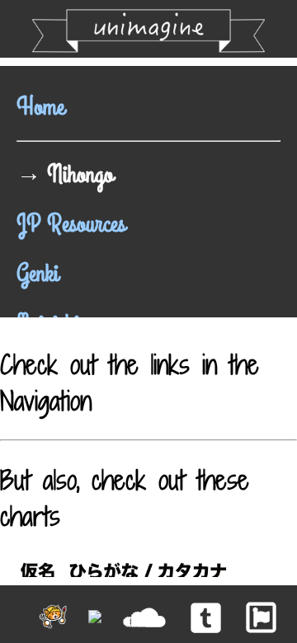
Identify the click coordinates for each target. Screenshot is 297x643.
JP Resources (70, 224)
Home (40, 107)
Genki (37, 273)
